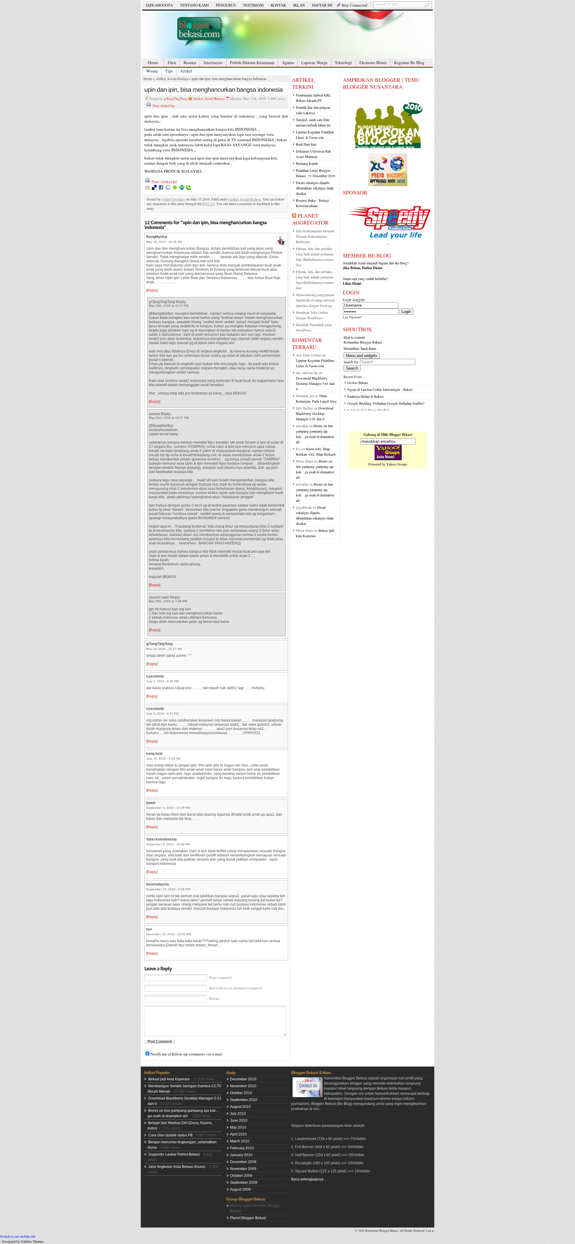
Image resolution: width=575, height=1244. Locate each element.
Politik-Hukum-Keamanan (252, 62)
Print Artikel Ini (164, 105)
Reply (152, 290)
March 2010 (239, 1141)
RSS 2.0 (208, 203)
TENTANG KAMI (194, 5)
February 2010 (242, 1148)
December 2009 (243, 1162)
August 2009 (240, 1189)
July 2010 (238, 1114)
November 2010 (243, 1086)
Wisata (152, 71)
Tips (168, 71)
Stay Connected (354, 5)
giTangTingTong (175, 98)
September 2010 (243, 1100)
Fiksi (172, 62)
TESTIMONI (253, 5)
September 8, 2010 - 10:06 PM (168, 844)
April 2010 (238, 1134)
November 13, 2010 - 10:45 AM (168, 934)
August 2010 (240, 1107)
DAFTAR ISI (322, 5)
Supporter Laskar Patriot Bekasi (174, 1154)
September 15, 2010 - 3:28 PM (168, 889)
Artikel (186, 71)
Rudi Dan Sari (306, 144)
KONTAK (278, 5)
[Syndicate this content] (294, 215)
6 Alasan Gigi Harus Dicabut (368, 410)
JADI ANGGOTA (159, 5)
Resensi (190, 62)
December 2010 (243, 1079)
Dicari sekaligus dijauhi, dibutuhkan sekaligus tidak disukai (315, 188)
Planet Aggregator (310, 219)
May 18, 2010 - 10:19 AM (164, 241)
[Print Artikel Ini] (149, 105)
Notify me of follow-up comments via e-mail (186, 1054)
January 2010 (241, 1155)
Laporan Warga (314, 62)
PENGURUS (226, 5)
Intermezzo (213, 62)
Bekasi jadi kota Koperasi (169, 1079)
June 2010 (238, 1120)
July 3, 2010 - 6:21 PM (162, 713)
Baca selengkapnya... (308, 1179)
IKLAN (299, 5)
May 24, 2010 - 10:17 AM (164, 648)
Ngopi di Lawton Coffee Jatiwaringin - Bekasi (380, 389)
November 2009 (243, 1169)
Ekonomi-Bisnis (373, 62)
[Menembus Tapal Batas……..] (287, 34)
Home (153, 62)
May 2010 (238, 1127)
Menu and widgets (361, 355)
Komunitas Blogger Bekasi (363, 342)
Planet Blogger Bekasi (248, 1218)
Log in (430, 1230)
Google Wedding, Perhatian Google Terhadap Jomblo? (385, 403)
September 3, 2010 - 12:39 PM (168, 807)
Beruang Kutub (307, 163)
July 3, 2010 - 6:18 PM (162, 681)
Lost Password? (352, 317)
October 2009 (241, 1176)
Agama (288, 62)
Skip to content (354, 337)
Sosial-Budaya (177, 78)
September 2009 (243, 1182)
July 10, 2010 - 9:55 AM (163, 758)
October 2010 (241, 1093)
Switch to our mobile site (17, 1236)
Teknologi (343, 62)
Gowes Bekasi (357, 382)
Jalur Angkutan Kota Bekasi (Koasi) (176, 1167)
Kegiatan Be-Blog (409, 62)
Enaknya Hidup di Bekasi (365, 396)
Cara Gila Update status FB (170, 1135)
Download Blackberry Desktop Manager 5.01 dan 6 (315, 383)
